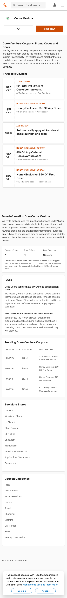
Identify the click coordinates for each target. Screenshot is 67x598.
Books (8, 531)
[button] (62, 5)
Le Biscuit (10, 422)
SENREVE (10, 433)
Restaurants (11, 490)
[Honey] (5, 5)
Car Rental (10, 525)
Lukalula (9, 410)
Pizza (7, 484)
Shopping (9, 514)
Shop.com (10, 439)
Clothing (9, 519)
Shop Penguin (12, 428)
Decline (22, 591)
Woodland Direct (13, 416)
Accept (45, 591)
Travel (8, 508)
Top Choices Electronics (17, 457)
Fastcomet (10, 463)
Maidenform (11, 445)
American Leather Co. (16, 451)
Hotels (8, 502)
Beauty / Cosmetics (15, 537)
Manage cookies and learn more (40, 584)
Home (5, 560)
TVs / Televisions (13, 496)
